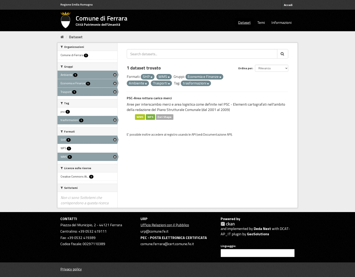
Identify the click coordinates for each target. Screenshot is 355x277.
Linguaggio (228, 246)
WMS (140, 117)
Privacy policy (71, 269)
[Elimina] (151, 77)
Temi (261, 22)
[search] (282, 54)
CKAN (228, 224)
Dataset (244, 22)
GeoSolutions (258, 234)
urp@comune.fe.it (154, 231)
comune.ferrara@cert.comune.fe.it (167, 244)
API (193, 134)
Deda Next (262, 228)
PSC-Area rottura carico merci (149, 98)
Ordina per (245, 68)
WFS (150, 117)
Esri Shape (165, 117)
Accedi (288, 5)
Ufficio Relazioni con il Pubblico (165, 225)
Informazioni (281, 22)
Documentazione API (217, 134)
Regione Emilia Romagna (76, 4)
